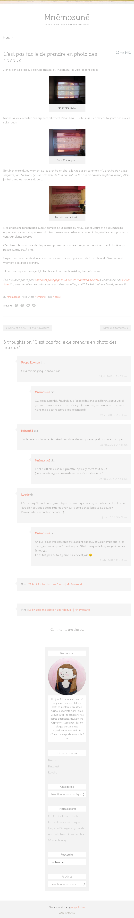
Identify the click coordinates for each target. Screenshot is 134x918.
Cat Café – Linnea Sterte (63, 816)
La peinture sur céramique (64, 822)
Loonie (25, 494)
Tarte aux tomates (114, 328)
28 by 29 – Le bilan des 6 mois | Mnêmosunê (55, 584)
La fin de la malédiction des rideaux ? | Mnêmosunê (59, 610)
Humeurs (40, 296)
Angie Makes (78, 907)
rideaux (57, 296)
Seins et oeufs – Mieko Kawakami (29, 328)
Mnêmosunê (67, 17)
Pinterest (53, 766)
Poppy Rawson (30, 362)
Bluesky (53, 760)
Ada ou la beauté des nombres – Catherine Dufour (67, 834)
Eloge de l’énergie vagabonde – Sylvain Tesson (67, 828)
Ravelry (52, 772)
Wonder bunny (57, 840)
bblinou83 (27, 431)
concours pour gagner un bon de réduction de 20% (67, 280)
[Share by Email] (34, 305)
